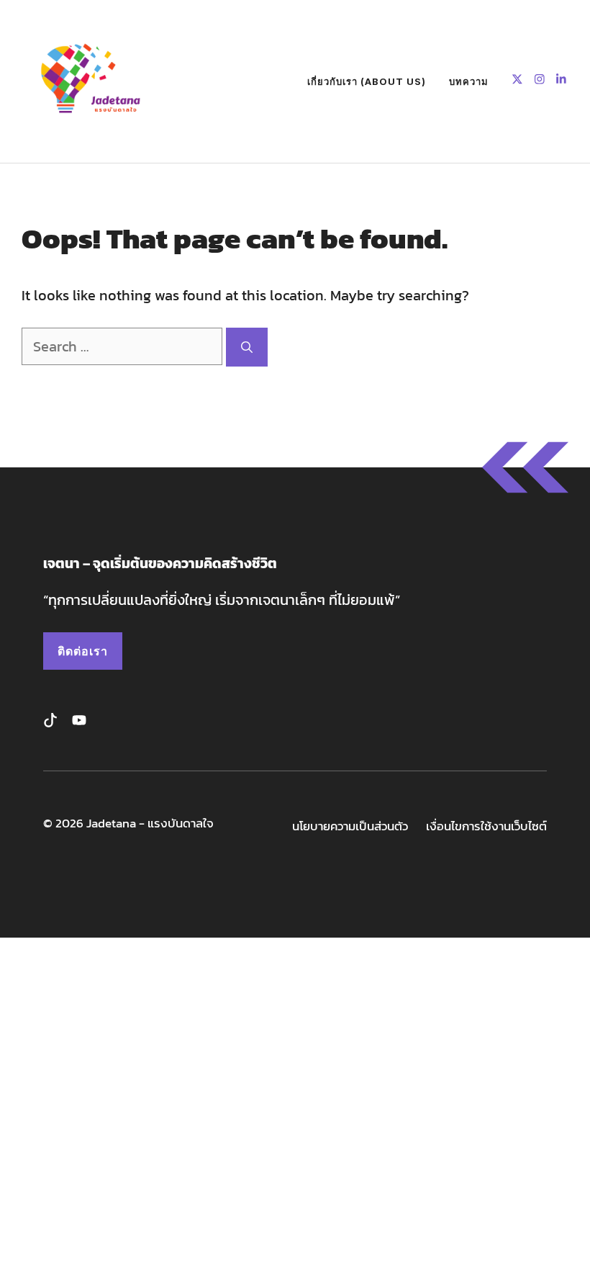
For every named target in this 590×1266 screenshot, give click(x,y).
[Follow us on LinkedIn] (561, 81)
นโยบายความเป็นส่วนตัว (350, 826)
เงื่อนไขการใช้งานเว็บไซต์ (486, 826)
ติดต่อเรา (83, 651)
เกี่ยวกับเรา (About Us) (366, 81)
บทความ (469, 81)
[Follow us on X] (517, 81)
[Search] (247, 347)
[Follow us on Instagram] (539, 81)
